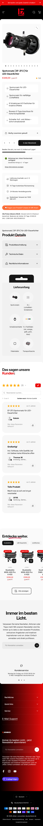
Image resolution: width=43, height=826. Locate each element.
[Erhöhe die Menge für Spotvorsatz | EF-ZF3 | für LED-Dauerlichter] (14, 143)
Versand (31, 819)
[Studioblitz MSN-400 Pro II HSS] (10, 556)
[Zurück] (3, 2)
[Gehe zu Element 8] (24, 66)
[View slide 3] (24, 680)
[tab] (8, 543)
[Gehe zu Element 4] (13, 66)
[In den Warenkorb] (14, 561)
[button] (25, 385)
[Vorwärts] (39, 2)
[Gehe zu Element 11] (32, 66)
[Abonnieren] (37, 645)
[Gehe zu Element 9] (26, 66)
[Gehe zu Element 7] (21, 66)
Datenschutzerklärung (18, 819)
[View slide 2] (21, 680)
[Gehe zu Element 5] (16, 66)
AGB (26, 819)
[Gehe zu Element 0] (5, 66)
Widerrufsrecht (7, 819)
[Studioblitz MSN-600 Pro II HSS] (26, 556)
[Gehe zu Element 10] (29, 66)
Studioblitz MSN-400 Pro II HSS (10, 572)
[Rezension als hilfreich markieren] (33, 425)
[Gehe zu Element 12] (34, 66)
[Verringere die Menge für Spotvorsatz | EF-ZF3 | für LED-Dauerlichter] (4, 143)
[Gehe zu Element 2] (8, 66)
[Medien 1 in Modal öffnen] (37, 28)
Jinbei (10, 567)
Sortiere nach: (21, 398)
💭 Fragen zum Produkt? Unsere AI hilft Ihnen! (21, 208)
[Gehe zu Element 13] (37, 66)
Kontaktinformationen (21, 822)
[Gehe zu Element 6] (19, 66)
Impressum (37, 819)
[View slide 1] (19, 680)
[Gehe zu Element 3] (11, 66)
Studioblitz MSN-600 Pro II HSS (27, 572)
